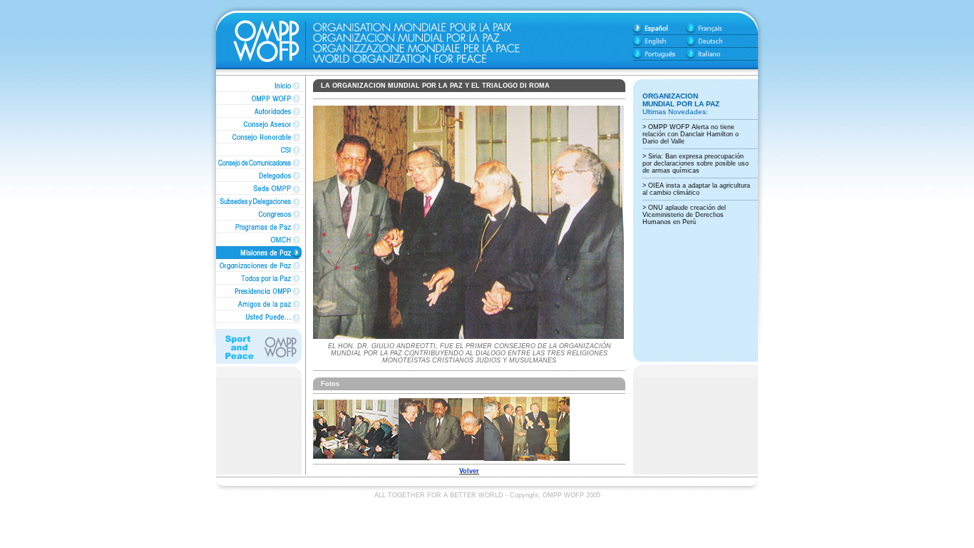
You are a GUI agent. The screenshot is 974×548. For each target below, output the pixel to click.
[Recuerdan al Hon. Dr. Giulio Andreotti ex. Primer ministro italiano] (356, 456)
